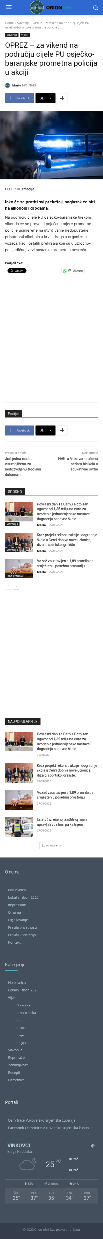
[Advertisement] (51, 336)
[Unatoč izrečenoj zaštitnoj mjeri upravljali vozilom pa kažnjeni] (19, 827)
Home (9, 23)
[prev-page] (8, 586)
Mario (16, 85)
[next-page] (16, 586)
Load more (50, 845)
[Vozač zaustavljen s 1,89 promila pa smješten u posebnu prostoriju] (19, 568)
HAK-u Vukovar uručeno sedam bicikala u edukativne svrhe (78, 463)
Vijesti (24, 34)
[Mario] (8, 85)
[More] (62, 98)
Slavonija (23, 23)
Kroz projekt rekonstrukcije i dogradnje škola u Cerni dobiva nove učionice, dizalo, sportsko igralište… (67, 540)
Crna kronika (14, 576)
